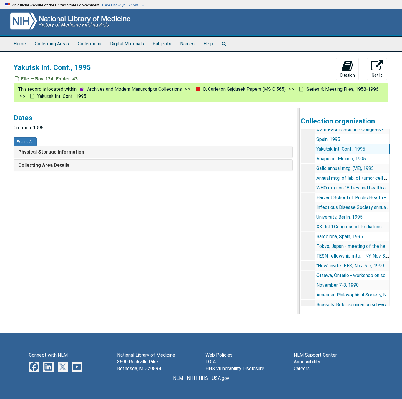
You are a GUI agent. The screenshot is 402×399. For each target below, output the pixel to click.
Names (187, 44)
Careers (302, 368)
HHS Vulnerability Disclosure (234, 368)
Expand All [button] (25, 142)
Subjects (162, 44)
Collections (89, 44)
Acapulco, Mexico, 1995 (341, 158)
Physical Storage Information (51, 152)
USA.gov (220, 378)
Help (208, 44)
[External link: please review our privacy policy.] (34, 366)
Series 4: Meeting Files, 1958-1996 (342, 89)
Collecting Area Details (43, 165)
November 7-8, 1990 (337, 285)
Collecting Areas (52, 44)
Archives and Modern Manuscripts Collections (134, 89)
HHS (203, 378)
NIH (191, 378)
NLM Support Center (315, 355)
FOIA (210, 362)
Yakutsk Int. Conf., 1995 (340, 149)
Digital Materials (127, 44)
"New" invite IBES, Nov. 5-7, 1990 (350, 265)
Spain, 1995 (328, 139)
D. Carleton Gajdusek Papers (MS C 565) (244, 89)
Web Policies (218, 355)
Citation (347, 75)
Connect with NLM (48, 355)
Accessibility (307, 362)
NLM (178, 378)
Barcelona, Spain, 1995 (339, 236)
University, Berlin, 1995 (339, 217)
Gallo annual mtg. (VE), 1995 (345, 168)
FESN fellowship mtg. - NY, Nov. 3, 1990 (357, 256)
